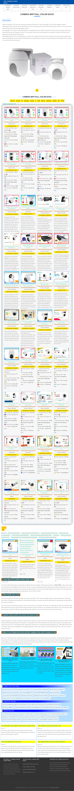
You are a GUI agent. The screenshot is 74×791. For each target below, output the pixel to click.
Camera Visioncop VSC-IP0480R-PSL (20, 535)
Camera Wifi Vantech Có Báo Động (36, 704)
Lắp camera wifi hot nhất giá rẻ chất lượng (12, 719)
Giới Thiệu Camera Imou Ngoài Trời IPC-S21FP (28, 658)
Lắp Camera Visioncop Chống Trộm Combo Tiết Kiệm (32, 716)
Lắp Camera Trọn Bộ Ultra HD (25, 714)
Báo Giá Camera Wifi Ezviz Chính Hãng (47, 537)
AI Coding (54, 100)
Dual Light (18, 100)
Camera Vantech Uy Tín (29, 772)
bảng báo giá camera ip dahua (41, 695)
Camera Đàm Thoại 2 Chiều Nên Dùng (42, 698)
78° (22, 100)
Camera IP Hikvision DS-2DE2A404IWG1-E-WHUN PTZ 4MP (62, 555)
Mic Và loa (12, 100)
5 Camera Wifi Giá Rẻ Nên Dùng (41, 692)
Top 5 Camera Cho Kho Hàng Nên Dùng (11, 695)
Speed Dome (48, 100)
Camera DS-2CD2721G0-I (14, 533)
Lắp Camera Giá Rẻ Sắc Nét (52, 716)
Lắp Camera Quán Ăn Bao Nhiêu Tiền (49, 725)
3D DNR (62, 100)
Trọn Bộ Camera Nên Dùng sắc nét (41, 714)
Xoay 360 (43, 100)
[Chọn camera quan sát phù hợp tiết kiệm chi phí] (69, 6)
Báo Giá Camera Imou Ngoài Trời (57, 689)
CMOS (38, 100)
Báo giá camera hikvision (54, 692)
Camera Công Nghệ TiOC (9, 104)
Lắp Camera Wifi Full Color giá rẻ (48, 707)
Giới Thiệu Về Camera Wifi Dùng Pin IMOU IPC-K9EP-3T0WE (10, 659)
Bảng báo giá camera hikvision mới (24, 698)
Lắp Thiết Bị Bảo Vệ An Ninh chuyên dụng (49, 719)
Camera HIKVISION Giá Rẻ (29, 769)
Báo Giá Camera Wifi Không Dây (11, 741)
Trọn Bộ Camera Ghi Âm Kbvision (10, 714)
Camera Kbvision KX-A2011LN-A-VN (49, 533)
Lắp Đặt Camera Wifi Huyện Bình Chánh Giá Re (41, 535)
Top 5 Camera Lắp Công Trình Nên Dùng (39, 689)
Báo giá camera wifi (53, 695)
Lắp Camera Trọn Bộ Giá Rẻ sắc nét (11, 716)
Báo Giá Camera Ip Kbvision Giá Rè (64, 661)
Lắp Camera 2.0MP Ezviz (8, 707)
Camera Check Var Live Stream (22, 689)
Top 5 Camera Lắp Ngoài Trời (25, 692)
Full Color (32, 100)
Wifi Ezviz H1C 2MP (45, 447)
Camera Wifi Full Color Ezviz (37, 14)
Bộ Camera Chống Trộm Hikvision (31, 719)
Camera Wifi (56, 535)
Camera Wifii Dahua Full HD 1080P (52, 704)
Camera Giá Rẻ (55, 787)
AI (35, 100)
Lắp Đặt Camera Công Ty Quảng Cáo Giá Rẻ (46, 660)
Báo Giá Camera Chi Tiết (8, 689)
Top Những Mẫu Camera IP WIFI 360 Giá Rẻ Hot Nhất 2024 (24, 537)
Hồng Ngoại (26, 100)
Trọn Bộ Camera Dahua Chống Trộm (58, 714)
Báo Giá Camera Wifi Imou (62, 707)
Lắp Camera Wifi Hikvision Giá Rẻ (22, 707)
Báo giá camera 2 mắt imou (9, 698)
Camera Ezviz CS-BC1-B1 (45, 163)
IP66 (59, 100)
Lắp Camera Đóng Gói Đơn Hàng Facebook (51, 741)
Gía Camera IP (62, 695)
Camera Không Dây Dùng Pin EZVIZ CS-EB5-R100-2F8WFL (44, 246)
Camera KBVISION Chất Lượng (30, 764)
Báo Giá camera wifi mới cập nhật (10, 692)
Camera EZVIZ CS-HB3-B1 (61, 163)
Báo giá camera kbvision (27, 695)
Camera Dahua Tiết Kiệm (29, 766)
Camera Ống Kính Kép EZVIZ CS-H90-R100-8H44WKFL (28, 246)
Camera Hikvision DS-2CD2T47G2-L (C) (30, 533)
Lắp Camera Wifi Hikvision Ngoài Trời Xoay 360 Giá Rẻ (15, 704)
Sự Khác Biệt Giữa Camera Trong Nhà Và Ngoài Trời (18, 725)
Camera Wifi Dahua (35, 707)
